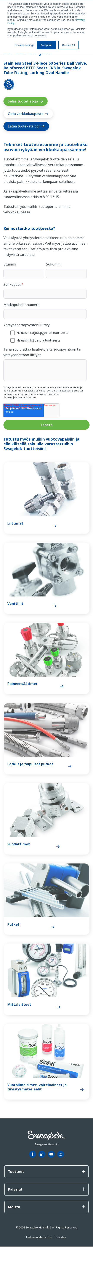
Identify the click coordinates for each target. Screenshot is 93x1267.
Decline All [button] (68, 45)
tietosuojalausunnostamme (19, 397)
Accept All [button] (46, 45)
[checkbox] (45, 336)
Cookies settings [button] (24, 45)
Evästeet (61, 1237)
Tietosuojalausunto (39, 1237)
